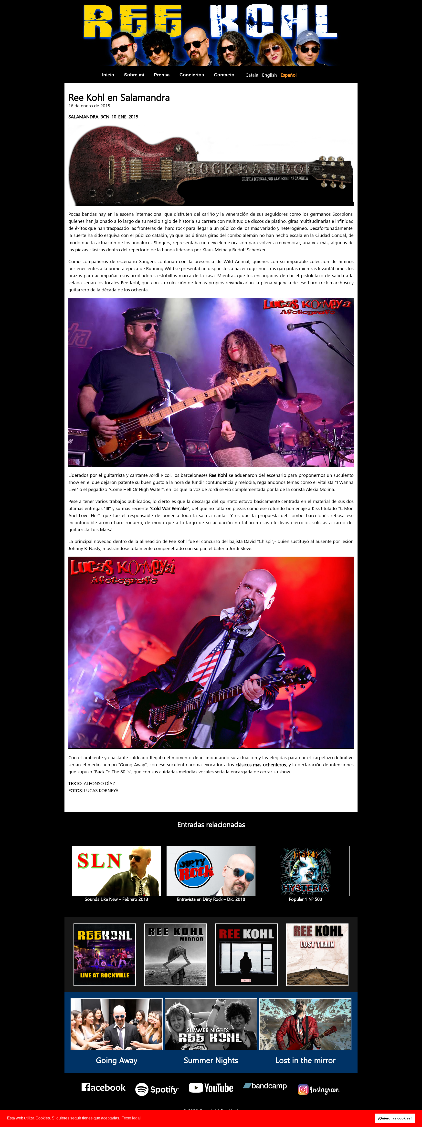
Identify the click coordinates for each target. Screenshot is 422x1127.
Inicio (108, 74)
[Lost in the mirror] (305, 1047)
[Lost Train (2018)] (317, 982)
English (269, 75)
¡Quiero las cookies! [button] (395, 1118)
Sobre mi (134, 74)
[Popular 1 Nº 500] (305, 892)
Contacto (224, 74)
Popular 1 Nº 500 (305, 899)
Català (251, 75)
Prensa (162, 74)
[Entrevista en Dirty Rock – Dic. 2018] (211, 892)
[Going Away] (116, 1047)
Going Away (116, 1059)
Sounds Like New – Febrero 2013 (116, 899)
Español (289, 75)
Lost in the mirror (305, 1059)
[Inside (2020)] (246, 982)
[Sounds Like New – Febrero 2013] (117, 892)
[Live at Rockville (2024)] (105, 982)
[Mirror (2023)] (175, 982)
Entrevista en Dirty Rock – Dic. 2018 (211, 899)
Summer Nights (211, 1059)
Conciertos (191, 74)
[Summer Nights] (211, 1047)
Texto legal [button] (131, 1118)
